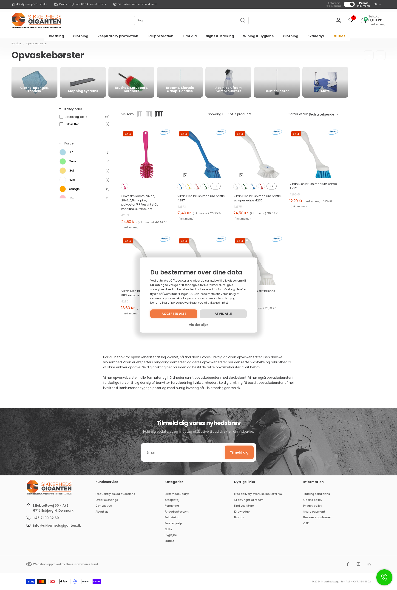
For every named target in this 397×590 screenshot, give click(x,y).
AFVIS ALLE (223, 313)
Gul (189, 186)
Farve (68, 143)
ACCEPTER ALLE (174, 313)
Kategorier (72, 109)
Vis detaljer (198, 324)
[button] (373, 20)
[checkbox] (86, 117)
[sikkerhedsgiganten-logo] (49, 494)
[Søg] (242, 20)
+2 (271, 186)
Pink (124, 186)
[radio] (139, 114)
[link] (29, 4)
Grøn (205, 186)
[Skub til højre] (381, 55)
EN (375, 4)
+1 (215, 186)
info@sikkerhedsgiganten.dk (57, 525)
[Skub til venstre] (369, 55)
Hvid (236, 186)
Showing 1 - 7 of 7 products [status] (230, 114)
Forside (16, 43)
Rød (197, 186)
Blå (180, 186)
